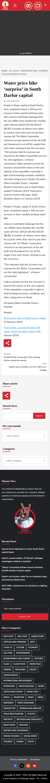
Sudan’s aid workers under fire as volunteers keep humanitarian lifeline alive (24, 578)
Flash (6, 664)
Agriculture (37, 636)
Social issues (30, 736)
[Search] (45, 5)
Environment (23, 653)
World (20, 742)
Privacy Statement (18, 759)
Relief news (9, 725)
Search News (10, 405)
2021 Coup (22, 636)
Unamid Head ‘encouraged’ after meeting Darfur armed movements (22, 357)
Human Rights (10, 675)
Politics (31, 714)
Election (7, 653)
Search (39, 416)
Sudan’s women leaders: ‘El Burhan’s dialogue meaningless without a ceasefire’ (22, 559)
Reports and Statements (16, 731)
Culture (20, 647)
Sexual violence (11, 736)
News (31, 697)
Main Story (32, 692)
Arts (32, 642)
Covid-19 (7, 647)
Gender (7, 670)
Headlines (20, 670)
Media (6, 697)
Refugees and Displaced (29, 719)
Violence (8, 742)
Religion (23, 725)
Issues (41, 686)
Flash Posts (19, 664)
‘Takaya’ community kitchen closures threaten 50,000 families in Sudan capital (22, 569)
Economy (33, 647)
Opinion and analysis (30, 708)
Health (33, 670)
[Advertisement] (25, 25)
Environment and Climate (16, 659)
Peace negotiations (13, 714)
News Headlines (26, 703)
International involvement (17, 681)
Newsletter (9, 708)
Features (38, 659)
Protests (8, 719)
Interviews (9, 686)
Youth (31, 742)
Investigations (26, 686)
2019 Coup (8, 636)
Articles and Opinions (14, 642)
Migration (19, 697)
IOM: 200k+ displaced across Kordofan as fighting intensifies (24, 587)
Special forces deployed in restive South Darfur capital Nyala (23, 550)
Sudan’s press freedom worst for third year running (27, 366)
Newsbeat (8, 703)
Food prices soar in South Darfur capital (25, 318)
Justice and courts (13, 692)
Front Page (35, 664)
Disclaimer (35, 759)
